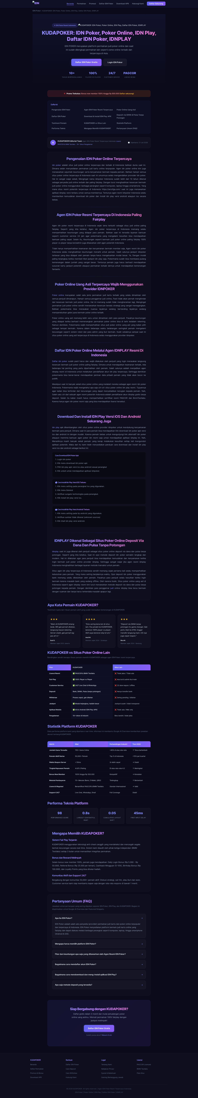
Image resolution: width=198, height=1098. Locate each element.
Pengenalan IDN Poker (61, 110)
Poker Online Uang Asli (126, 110)
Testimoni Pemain (59, 123)
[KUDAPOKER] (36, 3)
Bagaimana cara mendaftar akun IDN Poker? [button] (75, 964)
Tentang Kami (106, 1064)
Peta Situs (140, 1073)
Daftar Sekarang (156, 4)
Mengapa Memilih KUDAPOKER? (97, 128)
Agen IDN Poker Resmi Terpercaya (98, 110)
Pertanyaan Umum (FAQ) (127, 128)
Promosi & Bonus (36, 1073)
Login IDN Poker (115, 62)
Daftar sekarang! (127, 93)
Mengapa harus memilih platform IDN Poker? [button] (75, 944)
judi (112, 588)
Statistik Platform (124, 123)
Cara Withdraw (71, 1073)
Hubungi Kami (138, 4)
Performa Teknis (58, 128)
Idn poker (56, 165)
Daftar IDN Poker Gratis (86, 62)
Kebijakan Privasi (107, 1069)
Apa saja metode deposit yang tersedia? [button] (73, 985)
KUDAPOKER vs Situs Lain (95, 123)
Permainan (81, 4)
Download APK (122, 4)
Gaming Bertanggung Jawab (112, 1077)
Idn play (55, 427)
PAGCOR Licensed (144, 1064)
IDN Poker (37, 11)
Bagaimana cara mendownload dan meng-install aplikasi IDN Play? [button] (86, 974)
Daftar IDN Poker (106, 4)
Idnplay (55, 551)
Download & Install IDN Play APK (97, 116)
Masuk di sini (107, 1035)
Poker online (58, 295)
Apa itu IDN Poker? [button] (63, 918)
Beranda (70, 4)
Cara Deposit (71, 1069)
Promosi (92, 4)
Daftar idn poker (59, 361)
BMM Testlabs (142, 1069)
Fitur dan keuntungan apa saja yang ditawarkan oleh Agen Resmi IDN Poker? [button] (90, 954)
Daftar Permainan (36, 1069)
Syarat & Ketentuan (108, 1073)
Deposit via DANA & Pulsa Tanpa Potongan (130, 116)
